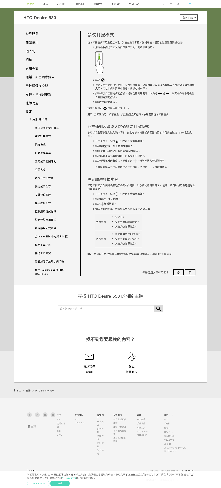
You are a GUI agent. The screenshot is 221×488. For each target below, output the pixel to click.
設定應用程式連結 (45, 228)
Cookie (167, 444)
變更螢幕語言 (43, 186)
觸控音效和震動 (44, 178)
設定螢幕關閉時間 (45, 161)
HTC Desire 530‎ (44, 390)
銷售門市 (98, 4)
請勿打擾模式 (43, 136)
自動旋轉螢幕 (43, 153)
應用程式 (141, 419)
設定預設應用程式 (45, 219)
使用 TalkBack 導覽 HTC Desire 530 (49, 272)
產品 (45, 4)
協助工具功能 (43, 245)
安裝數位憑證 (43, 194)
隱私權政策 (169, 435)
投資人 (167, 427)
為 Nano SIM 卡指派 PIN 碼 (51, 236)
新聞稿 (167, 423)
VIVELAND (135, 4)
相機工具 (141, 427)
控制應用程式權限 (45, 211)
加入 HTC (168, 431)
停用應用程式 (43, 203)
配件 (59, 430)
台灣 (33, 426)
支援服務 (116, 4)
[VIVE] (189, 4)
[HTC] (30, 4)
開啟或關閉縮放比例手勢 (49, 261)
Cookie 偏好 (38, 483)
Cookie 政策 (69, 478)
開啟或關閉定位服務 (47, 128)
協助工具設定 (43, 253)
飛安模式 (40, 144)
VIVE (59, 434)
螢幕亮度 (40, 169)
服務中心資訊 (119, 426)
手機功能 (141, 423)
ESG (166, 419)
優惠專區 (80, 4)
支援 (28, 390)
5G (58, 419)
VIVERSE (62, 4)
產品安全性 (169, 439)
